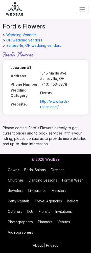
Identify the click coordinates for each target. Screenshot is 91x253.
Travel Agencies (48, 201)
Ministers (59, 190)
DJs (30, 211)
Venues (63, 222)
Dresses (57, 170)
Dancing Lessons (43, 180)
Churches (16, 180)
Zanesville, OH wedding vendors (33, 45)
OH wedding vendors (24, 40)
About (38, 245)
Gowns (13, 170)
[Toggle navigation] (82, 9)
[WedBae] (12, 9)
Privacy (52, 245)
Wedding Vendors (21, 35)
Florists (44, 211)
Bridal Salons (35, 170)
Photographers (20, 222)
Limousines (37, 190)
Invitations (63, 211)
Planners (45, 222)
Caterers (15, 211)
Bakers (73, 201)
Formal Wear (72, 180)
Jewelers (15, 190)
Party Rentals (19, 201)
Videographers (20, 232)
